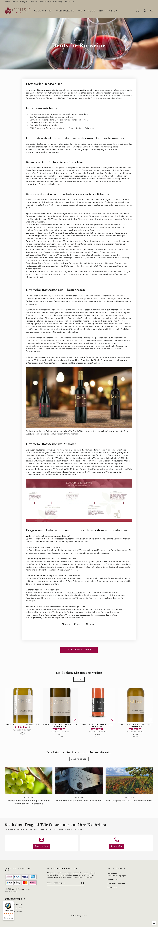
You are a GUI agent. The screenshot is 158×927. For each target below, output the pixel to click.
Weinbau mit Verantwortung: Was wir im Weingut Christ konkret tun (28, 802)
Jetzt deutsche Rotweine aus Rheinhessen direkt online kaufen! (73, 363)
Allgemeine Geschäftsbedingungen (117, 874)
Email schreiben (41, 846)
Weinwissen (69, 2)
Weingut (23, 2)
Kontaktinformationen (116, 883)
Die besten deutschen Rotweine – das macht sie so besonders (59, 114)
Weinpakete (65, 10)
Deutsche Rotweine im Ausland (44, 125)
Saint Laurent (75, 592)
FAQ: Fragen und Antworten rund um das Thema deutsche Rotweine (62, 128)
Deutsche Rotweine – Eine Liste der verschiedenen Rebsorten (59, 120)
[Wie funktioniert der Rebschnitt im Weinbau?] (79, 780)
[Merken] (37, 720)
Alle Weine (43, 10)
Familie (15, 2)
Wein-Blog (57, 2)
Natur (7, 2)
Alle (79, 679)
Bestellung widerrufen (14, 904)
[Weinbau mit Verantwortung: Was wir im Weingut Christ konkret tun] (28, 780)
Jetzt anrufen (116, 846)
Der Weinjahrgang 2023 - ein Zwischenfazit (129, 800)
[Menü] (12, 902)
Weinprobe (86, 10)
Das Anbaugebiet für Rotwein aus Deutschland (51, 117)
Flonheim (33, 2)
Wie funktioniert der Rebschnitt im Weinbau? (78, 800)
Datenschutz (113, 879)
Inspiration (108, 10)
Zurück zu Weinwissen (80, 650)
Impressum (112, 887)
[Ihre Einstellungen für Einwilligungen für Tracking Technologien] (154, 923)
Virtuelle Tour (45, 2)
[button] (21, 727)
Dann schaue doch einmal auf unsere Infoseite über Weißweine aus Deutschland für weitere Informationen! (77, 432)
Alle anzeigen (79, 759)
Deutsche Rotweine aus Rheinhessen (47, 122)
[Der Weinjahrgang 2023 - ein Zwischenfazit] (129, 780)
